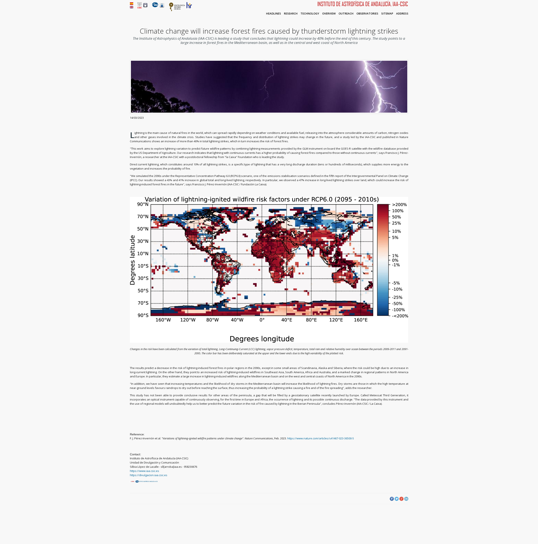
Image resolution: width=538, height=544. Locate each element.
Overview (329, 13)
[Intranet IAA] (162, 7)
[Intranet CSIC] (145, 7)
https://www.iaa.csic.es (144, 471)
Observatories (367, 13)
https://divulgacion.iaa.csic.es (148, 475)
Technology (310, 13)
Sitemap (387, 13)
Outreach (346, 13)
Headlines (273, 13)
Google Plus (401, 499)
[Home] (155, 6)
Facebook (392, 499)
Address (402, 13)
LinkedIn (406, 499)
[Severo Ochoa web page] (177, 10)
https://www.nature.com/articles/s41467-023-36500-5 (320, 438)
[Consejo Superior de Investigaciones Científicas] (139, 7)
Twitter (396, 499)
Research (291, 13)
